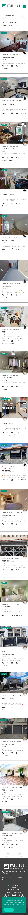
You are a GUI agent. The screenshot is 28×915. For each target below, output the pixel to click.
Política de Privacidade (8, 902)
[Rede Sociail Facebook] (5, 895)
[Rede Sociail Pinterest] (19, 895)
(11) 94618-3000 (15, 885)
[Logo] (11, 6)
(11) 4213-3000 (14, 890)
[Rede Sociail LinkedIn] (22, 895)
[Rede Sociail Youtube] (15, 895)
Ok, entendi (9, 910)
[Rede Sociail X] (12, 895)
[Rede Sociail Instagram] (9, 895)
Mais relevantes (14, 25)
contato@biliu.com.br (14, 892)
